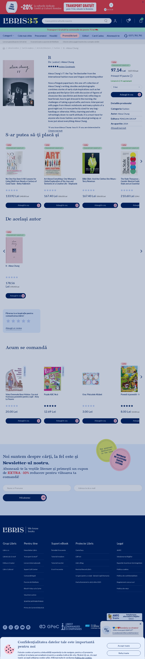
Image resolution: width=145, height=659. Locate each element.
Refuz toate (124, 653)
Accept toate (124, 645)
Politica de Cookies (83, 657)
